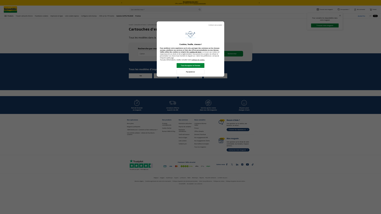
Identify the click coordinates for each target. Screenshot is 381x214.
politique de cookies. (198, 60)
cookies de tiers (195, 52)
